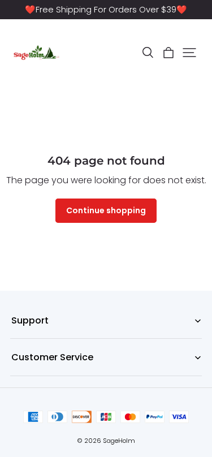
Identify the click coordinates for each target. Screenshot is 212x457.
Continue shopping (106, 210)
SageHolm (119, 440)
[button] (147, 52)
